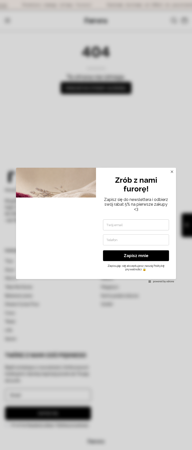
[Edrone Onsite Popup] (96, 225)
